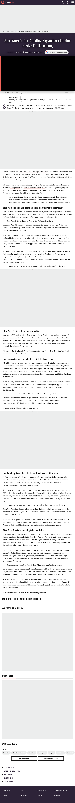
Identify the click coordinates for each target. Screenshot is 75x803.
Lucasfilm (6, 753)
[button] (59, 99)
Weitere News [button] (24, 758)
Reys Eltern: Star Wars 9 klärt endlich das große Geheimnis (41, 394)
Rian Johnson (15, 188)
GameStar (24, 795)
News (8, 31)
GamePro (40, 795)
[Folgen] (21, 97)
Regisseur (70, 753)
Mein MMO (58, 795)
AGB (22, 790)
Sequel (51, 753)
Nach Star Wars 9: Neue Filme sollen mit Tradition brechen (41, 565)
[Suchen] (62, 2)
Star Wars (31, 753)
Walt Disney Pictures (19, 753)
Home (3, 31)
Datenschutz (42, 790)
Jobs (5, 795)
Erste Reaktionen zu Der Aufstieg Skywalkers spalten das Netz (42, 266)
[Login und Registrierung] (67, 2)
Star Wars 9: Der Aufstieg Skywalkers (33, 172)
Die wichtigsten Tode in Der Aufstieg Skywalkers (35, 221)
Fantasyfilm (42, 753)
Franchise (60, 753)
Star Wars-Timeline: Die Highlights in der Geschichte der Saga (42, 505)
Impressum (7, 790)
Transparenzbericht (60, 790)
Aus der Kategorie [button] (51, 758)
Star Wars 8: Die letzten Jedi (34, 188)
